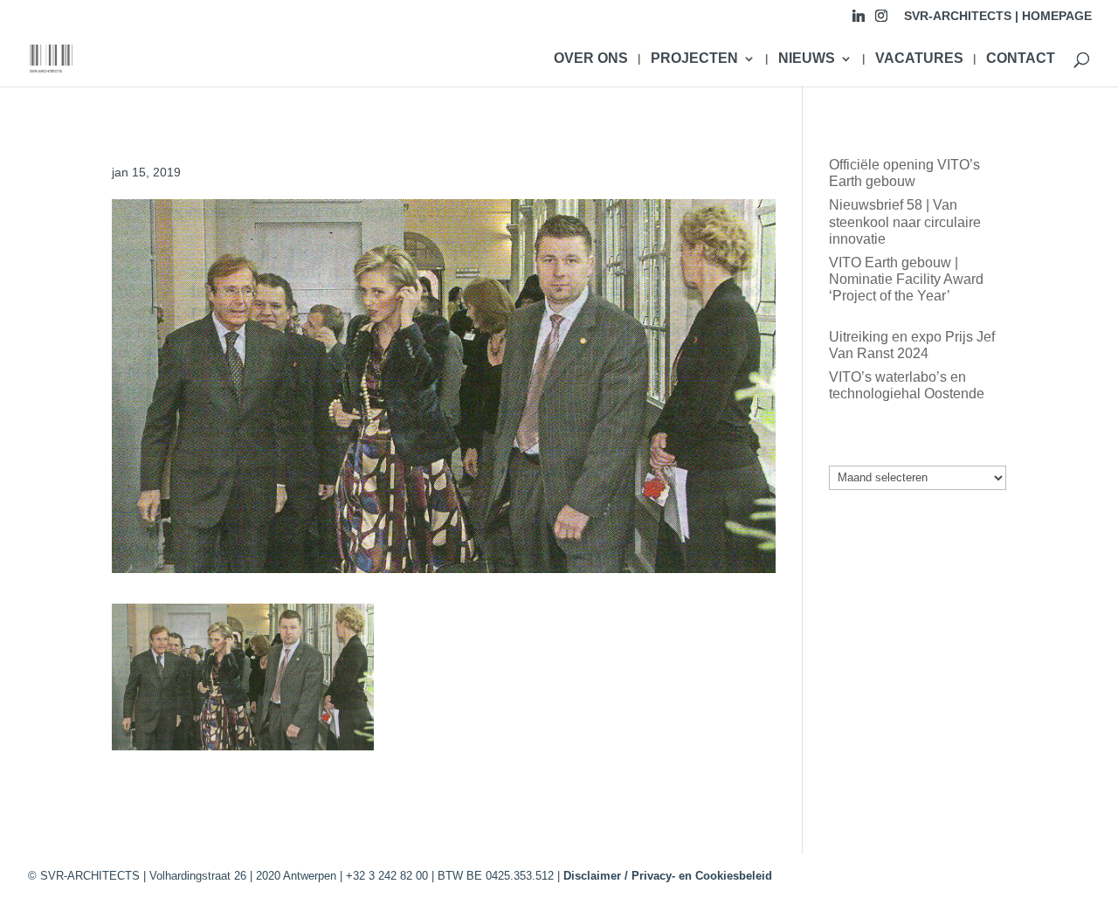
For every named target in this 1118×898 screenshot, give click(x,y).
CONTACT (1020, 59)
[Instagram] (881, 20)
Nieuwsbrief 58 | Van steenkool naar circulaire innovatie (905, 221)
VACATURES (919, 59)
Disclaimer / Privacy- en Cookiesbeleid (667, 875)
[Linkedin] (859, 20)
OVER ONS (591, 59)
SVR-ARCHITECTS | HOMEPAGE (998, 16)
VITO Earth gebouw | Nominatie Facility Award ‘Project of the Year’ (906, 279)
